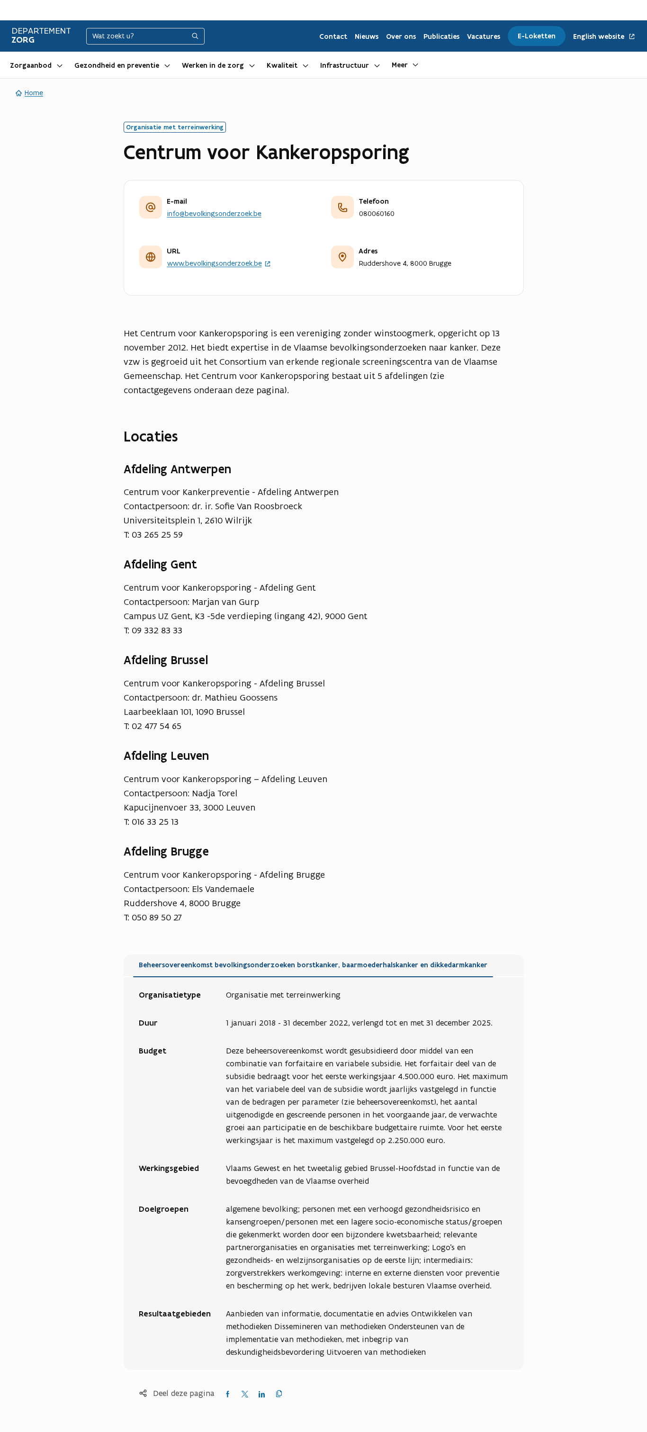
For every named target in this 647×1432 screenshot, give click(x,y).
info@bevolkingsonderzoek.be (214, 213)
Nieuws (366, 36)
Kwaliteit (282, 65)
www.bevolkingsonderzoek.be (214, 263)
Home (34, 92)
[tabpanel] (324, 1174)
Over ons (401, 36)
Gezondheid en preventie (116, 65)
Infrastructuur (344, 65)
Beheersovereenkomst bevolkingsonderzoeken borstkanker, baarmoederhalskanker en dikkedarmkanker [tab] (313, 965)
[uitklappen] (59, 64)
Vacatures (483, 36)
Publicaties (441, 36)
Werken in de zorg (213, 65)
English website (599, 36)
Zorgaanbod (31, 65)
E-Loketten (537, 36)
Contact (333, 36)
